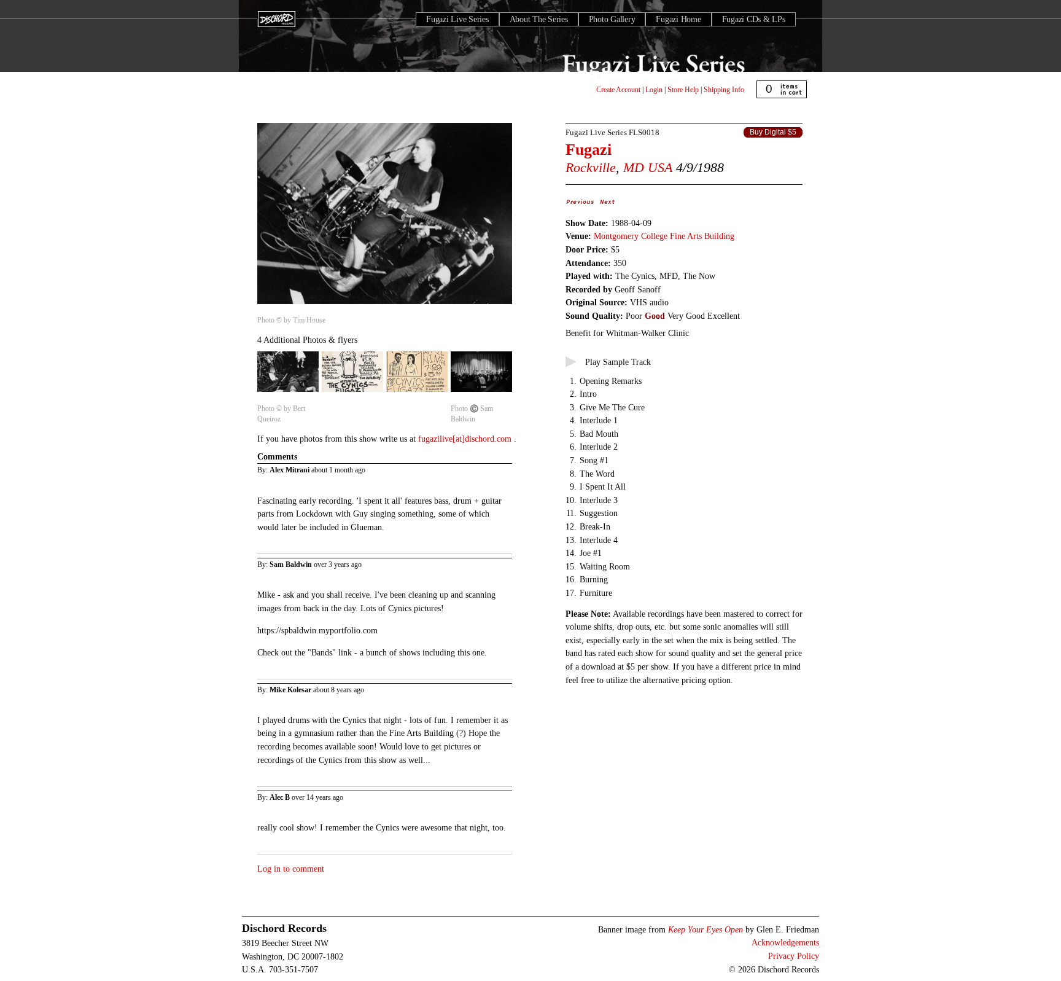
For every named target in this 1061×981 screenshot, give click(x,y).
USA (660, 167)
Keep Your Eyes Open (705, 929)
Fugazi (588, 149)
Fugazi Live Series (457, 19)
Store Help (683, 89)
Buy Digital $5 (773, 132)
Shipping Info (724, 89)
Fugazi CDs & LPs (753, 19)
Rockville (590, 167)
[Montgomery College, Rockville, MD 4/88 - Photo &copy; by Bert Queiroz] (288, 392)
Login (654, 89)
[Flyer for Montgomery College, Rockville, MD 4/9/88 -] (417, 392)
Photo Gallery (612, 19)
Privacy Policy (793, 956)
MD (633, 167)
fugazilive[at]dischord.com (466, 439)
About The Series (539, 19)
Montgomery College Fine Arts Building (664, 236)
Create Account (618, 89)
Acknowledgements (785, 942)
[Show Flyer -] (352, 392)
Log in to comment (290, 869)
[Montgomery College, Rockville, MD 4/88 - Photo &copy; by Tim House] (384, 305)
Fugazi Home (678, 19)
